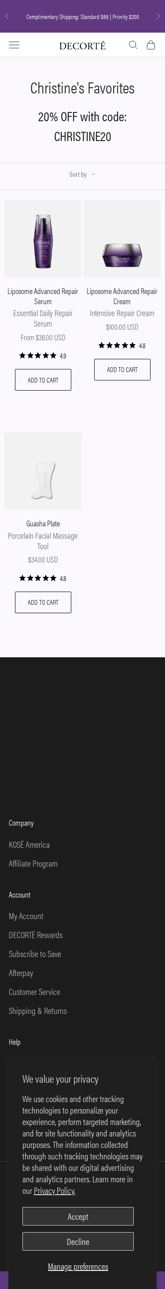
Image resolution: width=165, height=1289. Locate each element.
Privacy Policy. (54, 1190)
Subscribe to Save (35, 953)
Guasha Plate (43, 523)
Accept (78, 1216)
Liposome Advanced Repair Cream (122, 296)
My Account (26, 915)
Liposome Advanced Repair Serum (42, 296)
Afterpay (21, 972)
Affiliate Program (33, 863)
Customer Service (34, 991)
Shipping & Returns (38, 1010)
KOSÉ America (29, 844)
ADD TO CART (43, 380)
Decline (78, 1241)
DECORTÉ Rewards (35, 934)
